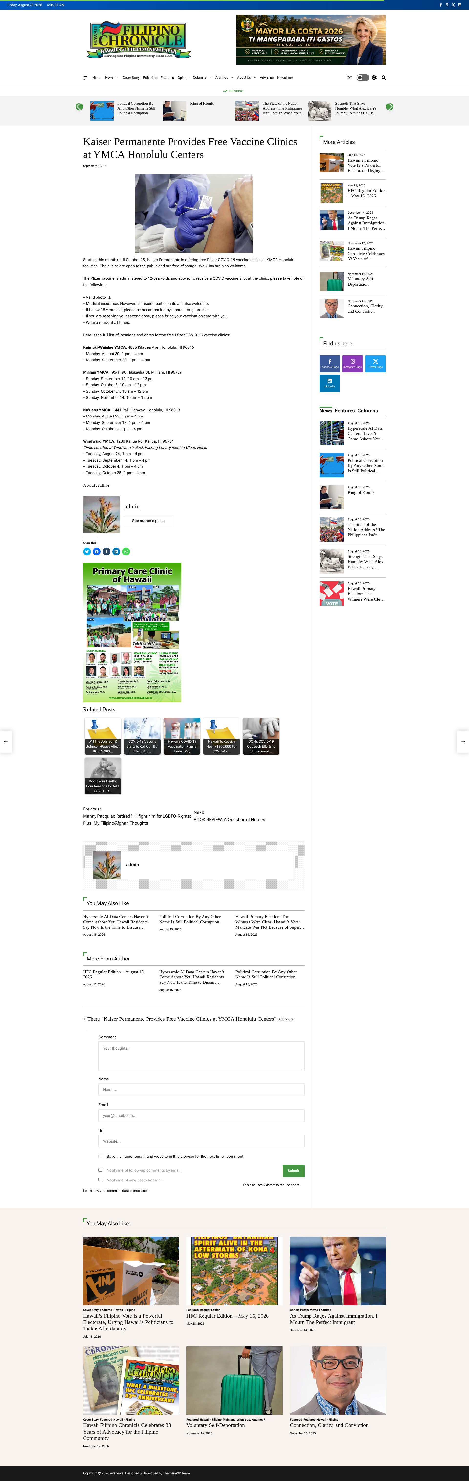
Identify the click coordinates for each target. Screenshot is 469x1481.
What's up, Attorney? (251, 1419)
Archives (221, 77)
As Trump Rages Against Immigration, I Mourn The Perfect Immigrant (367, 225)
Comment (107, 1037)
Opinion (183, 78)
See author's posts (148, 520)
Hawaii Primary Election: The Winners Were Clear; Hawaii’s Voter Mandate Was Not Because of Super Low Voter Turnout (267, 924)
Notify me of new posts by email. (135, 1180)
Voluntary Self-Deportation (361, 281)
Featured (106, 1310)
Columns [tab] (367, 411)
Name (103, 1079)
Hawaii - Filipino (124, 1310)
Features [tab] (345, 411)
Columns (199, 77)
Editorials (150, 78)
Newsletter (285, 78)
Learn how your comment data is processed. (116, 1190)
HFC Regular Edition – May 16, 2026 (366, 193)
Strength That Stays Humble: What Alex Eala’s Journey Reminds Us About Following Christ (356, 110)
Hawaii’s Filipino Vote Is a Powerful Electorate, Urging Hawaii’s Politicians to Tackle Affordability (365, 173)
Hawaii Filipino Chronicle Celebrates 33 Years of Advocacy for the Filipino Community (366, 259)
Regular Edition (210, 1310)
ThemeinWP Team (176, 1473)
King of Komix (202, 103)
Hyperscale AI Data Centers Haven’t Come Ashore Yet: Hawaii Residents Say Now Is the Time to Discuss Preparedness (115, 924)
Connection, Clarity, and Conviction (366, 308)
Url (100, 1130)
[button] (79, 106)
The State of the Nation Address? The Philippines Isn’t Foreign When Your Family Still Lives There (282, 110)
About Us (244, 77)
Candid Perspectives (304, 1310)
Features (167, 78)
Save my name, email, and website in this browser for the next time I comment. (176, 1156)
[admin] (107, 865)
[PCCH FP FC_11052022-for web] (132, 566)
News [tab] (326, 411)
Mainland (229, 1419)
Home (96, 78)
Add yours (286, 1019)
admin (132, 506)
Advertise (267, 78)
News (109, 77)
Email (103, 1104)
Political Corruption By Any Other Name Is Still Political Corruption (136, 108)
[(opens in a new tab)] (332, 193)
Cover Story (131, 78)
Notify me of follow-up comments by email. (144, 1170)
